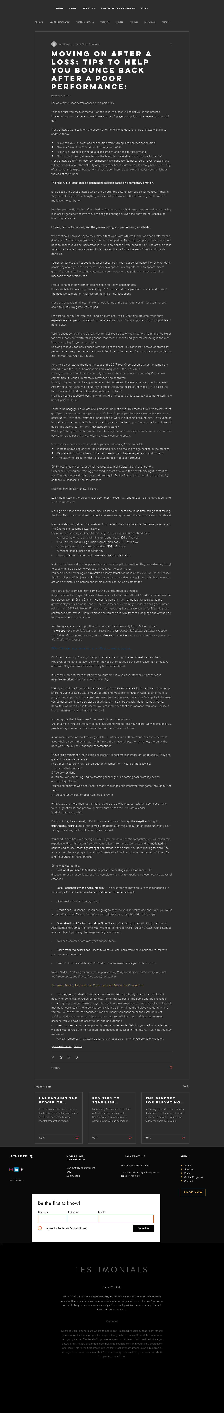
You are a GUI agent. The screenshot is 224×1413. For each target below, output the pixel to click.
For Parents (149, 21)
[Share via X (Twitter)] (60, 1057)
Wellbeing (105, 21)
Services (189, 1169)
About (187, 1165)
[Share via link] (77, 1057)
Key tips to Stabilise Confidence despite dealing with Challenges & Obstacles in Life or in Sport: (109, 1100)
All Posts (39, 21)
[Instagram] (11, 1169)
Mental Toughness (85, 21)
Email (101, 1212)
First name (43, 1212)
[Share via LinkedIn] (69, 1057)
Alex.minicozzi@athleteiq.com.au (143, 1172)
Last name (73, 1212)
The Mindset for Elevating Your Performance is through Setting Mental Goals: (165, 1100)
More (164, 21)
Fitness (119, 21)
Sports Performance (59, 21)
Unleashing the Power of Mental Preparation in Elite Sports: (58, 1100)
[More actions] (171, 44)
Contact (188, 1181)
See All (186, 1086)
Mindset (134, 21)
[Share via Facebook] (52, 1057)
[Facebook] (22, 1169)
